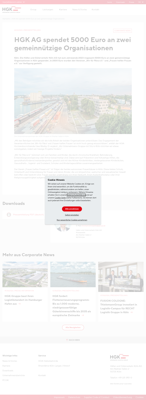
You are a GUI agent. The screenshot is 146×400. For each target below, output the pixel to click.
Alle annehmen (72, 209)
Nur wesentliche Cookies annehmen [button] (72, 220)
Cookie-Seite (60, 198)
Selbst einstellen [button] (72, 215)
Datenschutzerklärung (76, 195)
